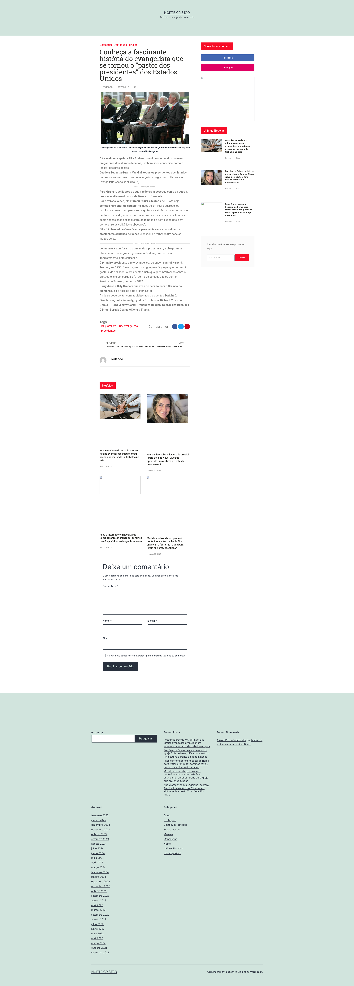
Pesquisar (97, 732)
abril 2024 (97, 862)
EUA (120, 326)
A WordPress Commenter (231, 740)
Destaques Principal (126, 44)
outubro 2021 (99, 947)
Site (105, 638)
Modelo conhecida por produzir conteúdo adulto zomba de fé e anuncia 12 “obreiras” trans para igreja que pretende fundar (186, 776)
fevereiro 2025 (100, 815)
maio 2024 (97, 857)
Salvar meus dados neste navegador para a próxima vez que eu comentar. (146, 655)
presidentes (108, 330)
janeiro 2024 (98, 876)
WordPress (255, 971)
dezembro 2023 (100, 881)
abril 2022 (97, 938)
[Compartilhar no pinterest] (187, 326)
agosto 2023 (98, 900)
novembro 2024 (100, 829)
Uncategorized (172, 853)
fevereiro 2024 (100, 872)
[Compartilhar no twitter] (181, 326)
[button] (227, 57)
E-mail (152, 620)
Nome (107, 620)
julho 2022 (97, 924)
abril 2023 (97, 905)
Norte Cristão (177, 13)
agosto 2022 (98, 919)
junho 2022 (98, 928)
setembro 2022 (100, 914)
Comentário (111, 586)
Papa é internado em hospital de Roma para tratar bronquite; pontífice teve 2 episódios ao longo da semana (121, 538)
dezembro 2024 (100, 824)
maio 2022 (97, 933)
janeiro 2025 (98, 820)
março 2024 (98, 867)
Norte (167, 843)
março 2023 (98, 909)
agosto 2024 (98, 843)
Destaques (106, 44)
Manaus (168, 834)
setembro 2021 (100, 952)
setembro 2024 (100, 839)
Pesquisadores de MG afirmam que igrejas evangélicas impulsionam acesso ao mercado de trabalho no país (238, 145)
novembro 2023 (100, 886)
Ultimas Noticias (173, 848)
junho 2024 (98, 853)
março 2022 (98, 943)
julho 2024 (97, 848)
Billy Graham (108, 326)
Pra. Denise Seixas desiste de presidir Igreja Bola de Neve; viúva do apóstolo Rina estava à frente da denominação (239, 176)
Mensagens (170, 839)
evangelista (131, 326)
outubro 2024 (99, 834)
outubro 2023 (99, 891)
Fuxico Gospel (172, 829)
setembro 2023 (100, 895)
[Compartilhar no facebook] (175, 326)
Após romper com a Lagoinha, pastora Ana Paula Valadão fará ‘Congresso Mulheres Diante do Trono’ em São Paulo (186, 789)
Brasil (167, 815)
